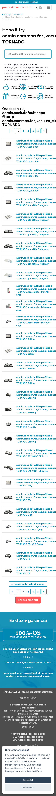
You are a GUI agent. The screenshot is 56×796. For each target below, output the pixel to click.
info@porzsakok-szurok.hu (26, 2)
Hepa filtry (18, 14)
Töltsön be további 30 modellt (29, 584)
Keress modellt (28, 600)
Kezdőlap (6, 14)
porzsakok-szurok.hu (17, 7)
